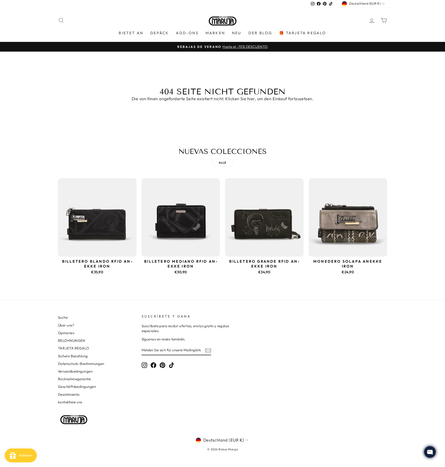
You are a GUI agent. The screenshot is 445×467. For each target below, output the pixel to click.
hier (251, 98)
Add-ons (187, 33)
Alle (222, 162)
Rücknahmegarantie (74, 379)
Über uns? (66, 325)
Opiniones (66, 333)
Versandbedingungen (75, 371)
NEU (237, 33)
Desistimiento (69, 394)
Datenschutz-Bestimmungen (81, 363)
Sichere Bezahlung (73, 356)
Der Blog (260, 33)
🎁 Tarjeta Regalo (302, 33)
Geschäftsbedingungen (77, 386)
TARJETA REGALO (73, 348)
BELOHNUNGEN (71, 340)
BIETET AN (131, 33)
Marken (215, 33)
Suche (63, 317)
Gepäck (159, 33)
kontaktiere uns (70, 402)
